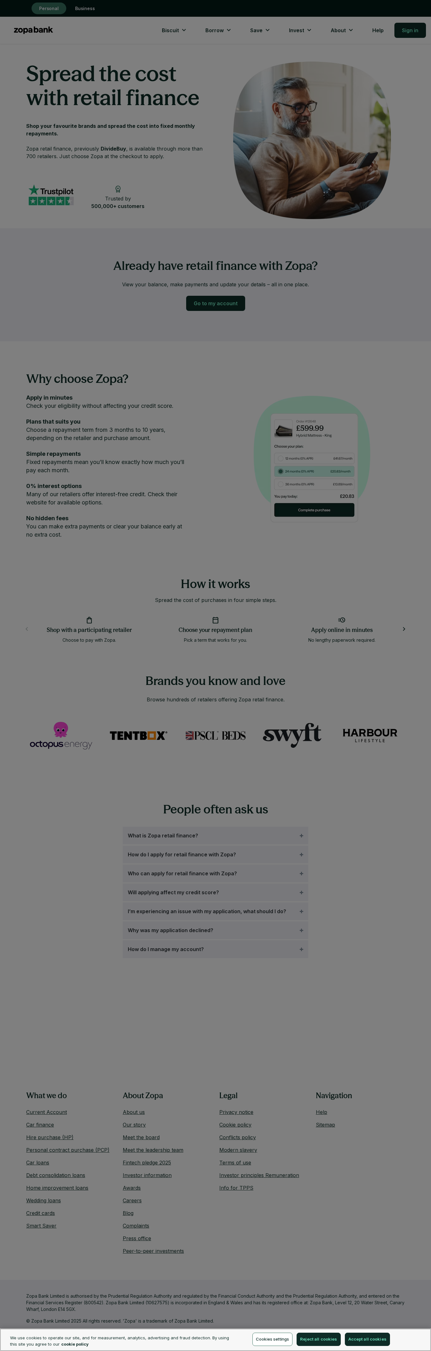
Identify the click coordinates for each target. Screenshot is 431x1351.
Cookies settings (272, 1339)
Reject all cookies (318, 1339)
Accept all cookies (367, 1339)
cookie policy (75, 1344)
